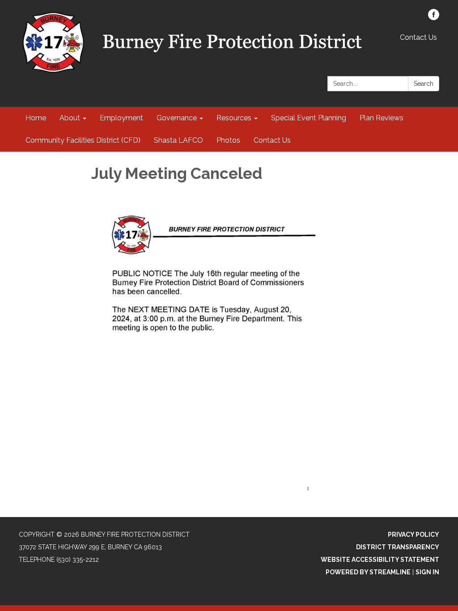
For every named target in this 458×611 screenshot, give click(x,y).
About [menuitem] (69, 118)
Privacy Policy (413, 534)
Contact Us (418, 37)
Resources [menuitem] (233, 118)
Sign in (427, 572)
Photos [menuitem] (228, 140)
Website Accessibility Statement (380, 559)
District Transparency (397, 547)
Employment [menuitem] (121, 118)
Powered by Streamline (368, 572)
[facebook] (433, 17)
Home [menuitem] (35, 118)
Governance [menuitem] (177, 118)
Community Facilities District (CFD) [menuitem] (82, 140)
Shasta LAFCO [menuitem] (178, 140)
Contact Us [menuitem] (272, 140)
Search (423, 83)
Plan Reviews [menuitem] (381, 118)
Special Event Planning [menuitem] (308, 118)
